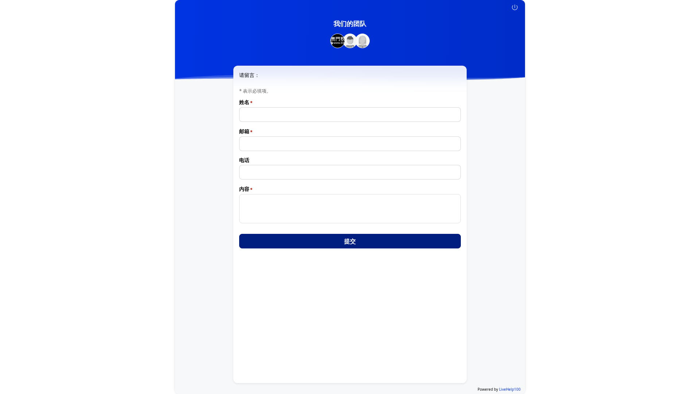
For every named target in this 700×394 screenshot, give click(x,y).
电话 (244, 160)
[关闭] (515, 7)
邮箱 (244, 131)
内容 (244, 189)
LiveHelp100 (510, 389)
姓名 (244, 102)
